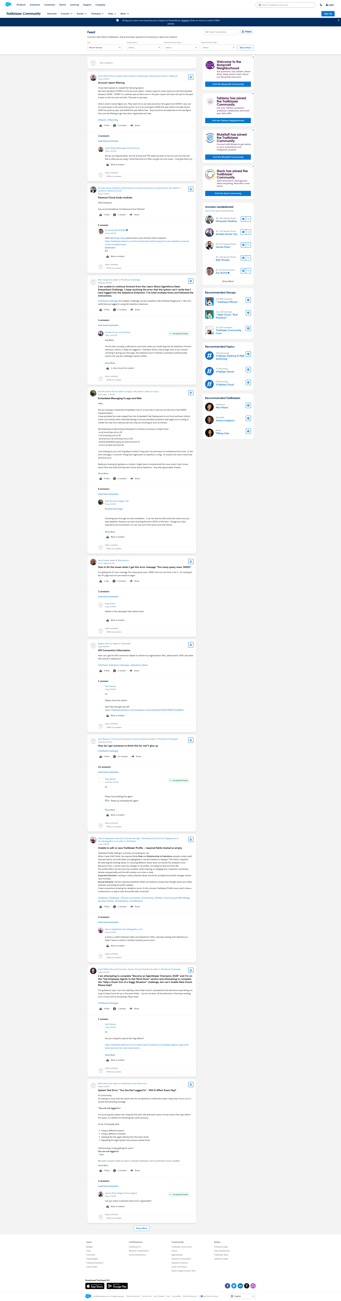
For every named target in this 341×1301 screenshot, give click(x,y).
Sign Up (328, 13)
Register (185, 20)
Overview (52, 13)
